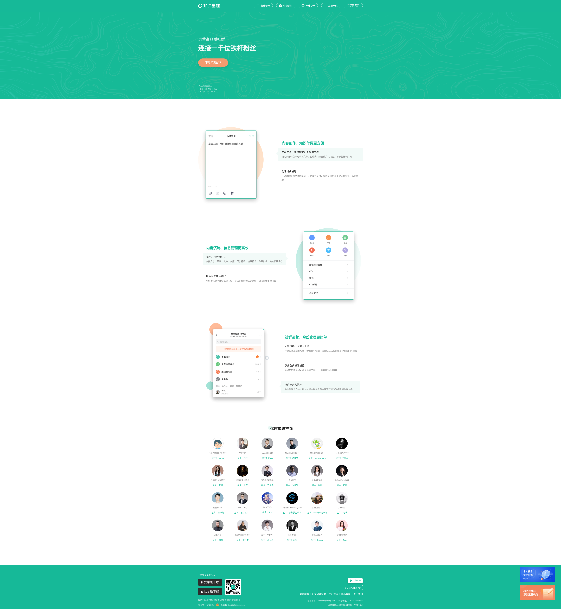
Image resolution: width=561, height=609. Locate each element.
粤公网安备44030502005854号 (232, 605)
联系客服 (304, 594)
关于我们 (358, 594)
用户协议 (333, 594)
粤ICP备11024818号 (206, 605)
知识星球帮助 (319, 594)
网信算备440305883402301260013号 (345, 605)
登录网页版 (353, 5)
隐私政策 (345, 594)
